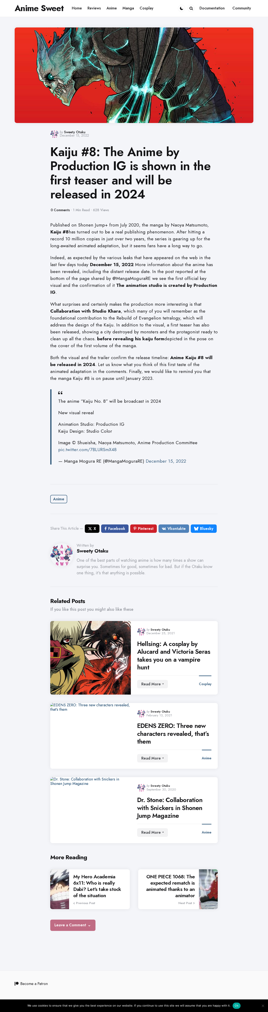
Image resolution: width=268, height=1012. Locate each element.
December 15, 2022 (166, 461)
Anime (58, 499)
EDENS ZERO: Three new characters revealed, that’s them (173, 733)
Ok (236, 1005)
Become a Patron (34, 983)
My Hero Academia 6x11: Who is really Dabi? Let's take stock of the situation (97, 886)
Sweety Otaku (74, 132)
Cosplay (205, 684)
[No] (263, 1006)
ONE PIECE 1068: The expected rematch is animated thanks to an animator (170, 886)
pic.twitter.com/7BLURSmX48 (87, 449)
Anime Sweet (39, 8)
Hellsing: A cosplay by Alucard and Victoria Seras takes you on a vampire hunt (173, 655)
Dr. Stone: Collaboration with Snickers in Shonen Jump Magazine (169, 808)
